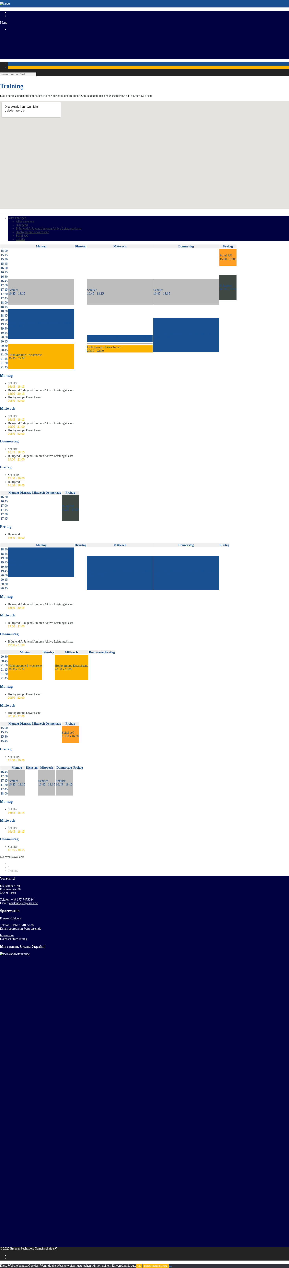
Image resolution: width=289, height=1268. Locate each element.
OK (139, 1265)
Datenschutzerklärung (13, 938)
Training (13, 36)
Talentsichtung (17, 43)
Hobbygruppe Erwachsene (32, 232)
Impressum (7, 935)
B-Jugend (22, 225)
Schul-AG (22, 235)
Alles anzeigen (17, 218)
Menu (3, 22)
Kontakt (13, 57)
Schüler (20, 239)
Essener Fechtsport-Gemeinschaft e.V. (33, 1248)
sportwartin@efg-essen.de (25, 928)
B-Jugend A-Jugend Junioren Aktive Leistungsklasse (48, 228)
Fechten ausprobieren (21, 46)
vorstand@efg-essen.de (23, 903)
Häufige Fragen (17, 50)
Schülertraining (17, 39)
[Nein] (170, 1266)
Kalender (13, 53)
